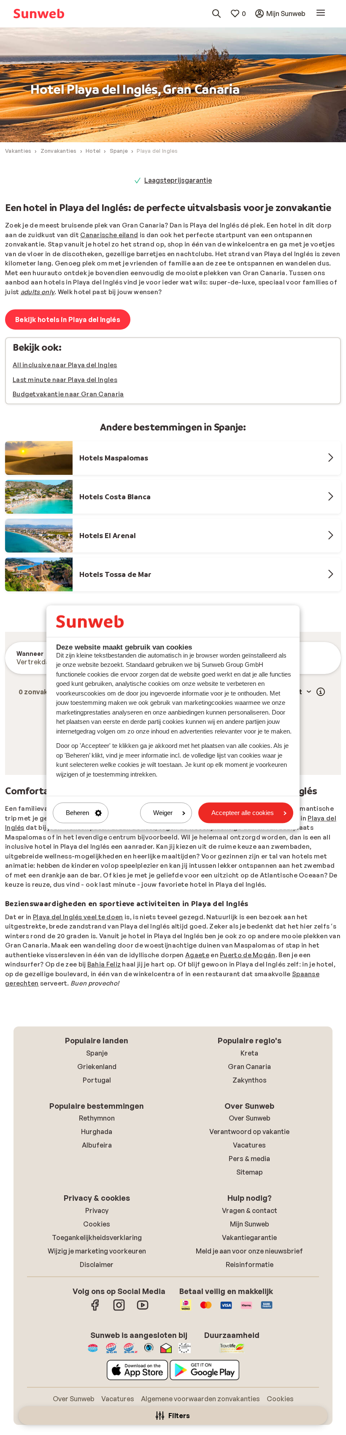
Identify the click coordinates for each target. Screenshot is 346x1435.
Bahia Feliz (104, 964)
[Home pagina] (39, 13)
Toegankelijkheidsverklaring (97, 1237)
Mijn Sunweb (249, 1224)
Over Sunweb (249, 1118)
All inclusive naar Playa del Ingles (65, 365)
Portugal (97, 1080)
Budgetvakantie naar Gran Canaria (68, 394)
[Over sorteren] (320, 692)
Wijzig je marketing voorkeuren (97, 1251)
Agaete (197, 955)
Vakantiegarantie (249, 1237)
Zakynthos (249, 1080)
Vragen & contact (249, 1210)
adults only (37, 292)
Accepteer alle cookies (242, 812)
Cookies (96, 1224)
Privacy (96, 1210)
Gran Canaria (249, 1066)
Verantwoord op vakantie (249, 1131)
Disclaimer (97, 1264)
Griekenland (96, 1066)
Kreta (249, 1053)
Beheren (77, 812)
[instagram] (119, 1309)
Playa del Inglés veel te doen (78, 917)
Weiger (163, 812)
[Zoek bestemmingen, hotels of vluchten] (216, 13)
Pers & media (249, 1158)
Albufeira (97, 1145)
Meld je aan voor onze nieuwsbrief (249, 1251)
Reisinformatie (249, 1264)
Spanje (97, 1053)
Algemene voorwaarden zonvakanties (200, 1398)
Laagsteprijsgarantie (178, 180)
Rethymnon (97, 1118)
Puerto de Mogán (248, 955)
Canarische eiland (109, 235)
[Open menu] (320, 13)
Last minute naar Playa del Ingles (65, 380)
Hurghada (96, 1131)
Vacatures (249, 1145)
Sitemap (249, 1172)
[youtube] (142, 1309)
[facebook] (95, 1309)
